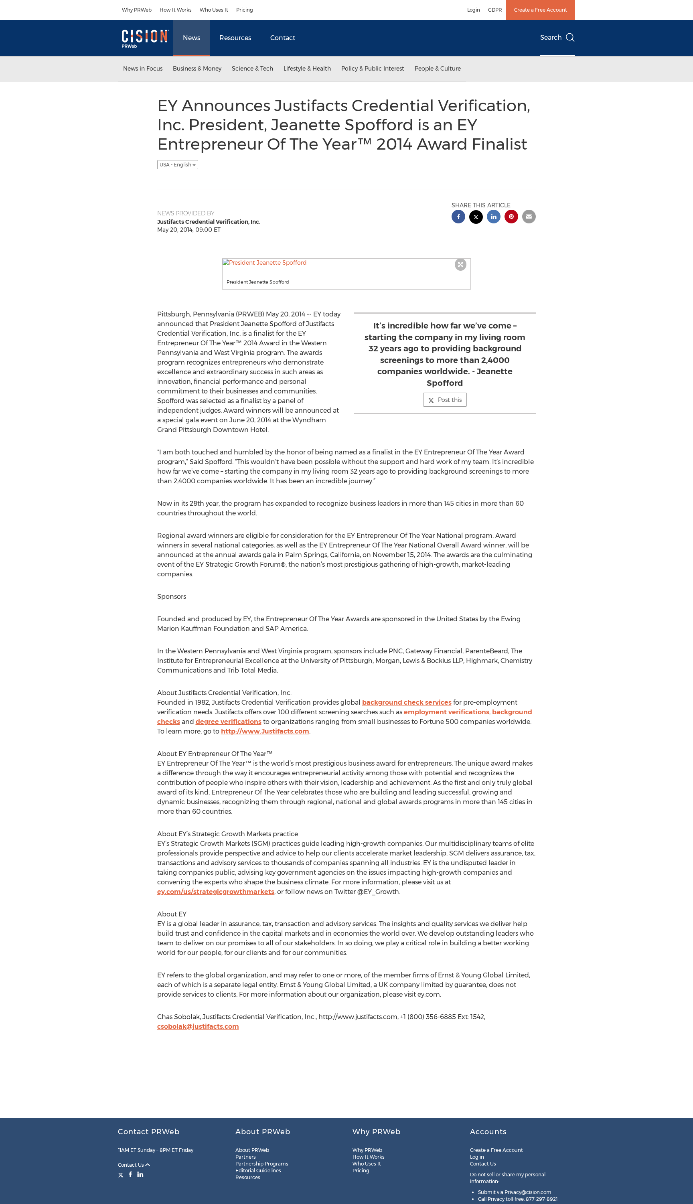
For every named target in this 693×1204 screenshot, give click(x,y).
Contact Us (131, 1165)
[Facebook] (130, 1174)
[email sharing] (529, 217)
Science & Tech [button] (252, 68)
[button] (346, 263)
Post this (450, 399)
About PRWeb (252, 1150)
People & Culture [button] (438, 68)
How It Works (176, 10)
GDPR (495, 10)
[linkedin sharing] (493, 217)
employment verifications (446, 712)
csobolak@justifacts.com (198, 1026)
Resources (235, 38)
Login (473, 10)
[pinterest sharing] (511, 217)
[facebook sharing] (458, 217)
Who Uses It (214, 10)
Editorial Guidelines (258, 1171)
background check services (407, 702)
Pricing (244, 10)
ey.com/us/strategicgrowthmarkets (215, 892)
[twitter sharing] (476, 218)
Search (551, 37)
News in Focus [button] (142, 68)
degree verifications (228, 722)
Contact (282, 38)
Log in (477, 1157)
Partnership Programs (261, 1164)
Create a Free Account (540, 10)
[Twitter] (122, 1174)
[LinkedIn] (140, 1174)
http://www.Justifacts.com (265, 731)
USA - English (176, 165)
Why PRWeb (137, 10)
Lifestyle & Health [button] (307, 68)
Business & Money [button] (197, 68)
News (191, 38)
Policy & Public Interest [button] (372, 68)
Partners (245, 1157)
